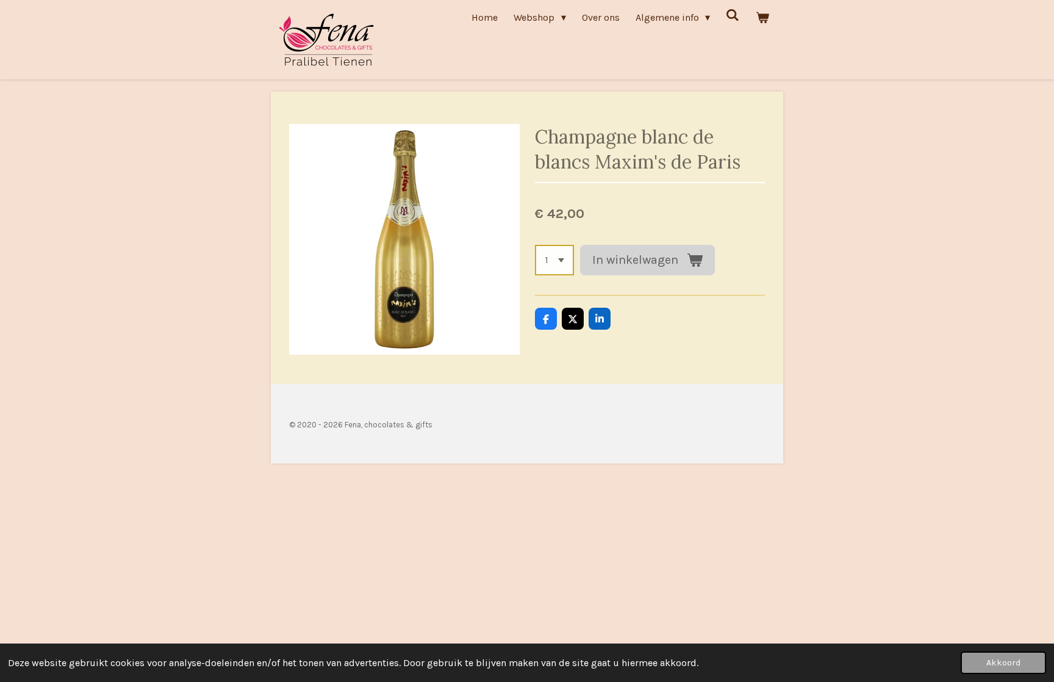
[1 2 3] (554, 260)
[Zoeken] (732, 15)
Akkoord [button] (1003, 663)
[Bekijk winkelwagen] (762, 17)
